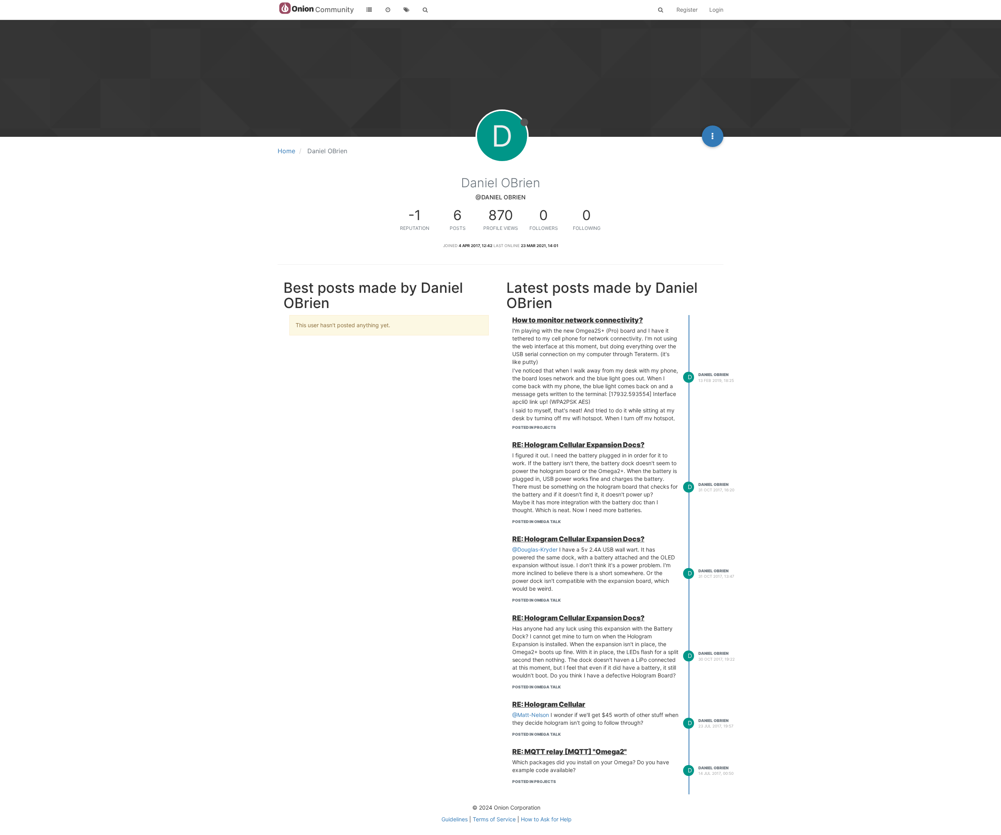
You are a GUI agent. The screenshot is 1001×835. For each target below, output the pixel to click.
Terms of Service (494, 819)
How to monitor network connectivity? (577, 320)
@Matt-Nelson (530, 714)
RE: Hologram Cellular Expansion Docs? (578, 445)
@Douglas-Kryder (535, 549)
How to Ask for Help (546, 819)
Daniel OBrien (713, 374)
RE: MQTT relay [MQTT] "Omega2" (569, 751)
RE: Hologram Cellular (548, 704)
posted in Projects (534, 427)
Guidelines (454, 819)
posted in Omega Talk (536, 521)
